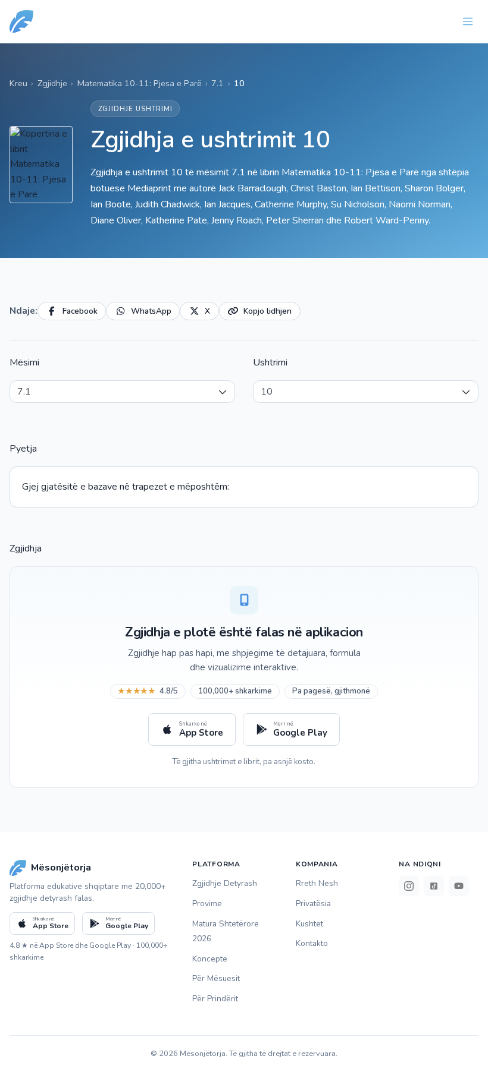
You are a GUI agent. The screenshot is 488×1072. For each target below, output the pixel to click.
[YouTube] (459, 886)
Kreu (18, 83)
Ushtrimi (270, 362)
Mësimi (24, 362)
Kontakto (312, 943)
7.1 (217, 83)
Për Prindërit (215, 998)
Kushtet (309, 923)
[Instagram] (409, 886)
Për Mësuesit (216, 978)
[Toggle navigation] (467, 21)
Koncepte (209, 958)
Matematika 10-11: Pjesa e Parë (139, 83)
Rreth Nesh (317, 883)
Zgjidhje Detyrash (224, 883)
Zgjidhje (52, 83)
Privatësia (313, 903)
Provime (207, 903)
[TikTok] (434, 886)
